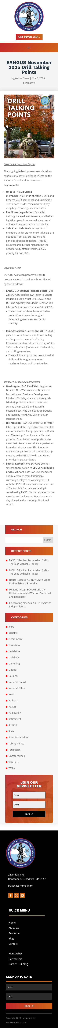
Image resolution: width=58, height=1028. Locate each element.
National (13, 676)
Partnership (15, 959)
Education (14, 645)
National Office (16, 688)
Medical (12, 669)
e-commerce (15, 639)
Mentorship (15, 953)
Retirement (14, 719)
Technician (14, 749)
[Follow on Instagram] (22, 895)
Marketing (14, 663)
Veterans (13, 762)
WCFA (11, 768)
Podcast (13, 700)
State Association (18, 737)
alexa (11, 626)
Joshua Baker (22, 78)
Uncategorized (16, 756)
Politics (12, 706)
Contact (13, 943)
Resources (15, 933)
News (11, 694)
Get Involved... (29, 37)
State (11, 731)
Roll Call (12, 725)
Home (12, 922)
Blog (11, 938)
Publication (14, 712)
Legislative (29, 83)
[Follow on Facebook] (10, 895)
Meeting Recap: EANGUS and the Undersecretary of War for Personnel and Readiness (30, 593)
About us (14, 928)
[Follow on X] (16, 895)
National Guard (17, 682)
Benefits (13, 632)
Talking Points (16, 743)
